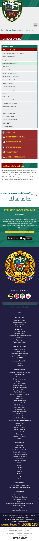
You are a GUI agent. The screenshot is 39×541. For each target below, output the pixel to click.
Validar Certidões (7, 83)
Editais (20, 363)
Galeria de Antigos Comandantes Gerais (19, 335)
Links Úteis (5, 96)
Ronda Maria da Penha (19, 452)
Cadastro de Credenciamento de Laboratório (19, 503)
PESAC (20, 438)
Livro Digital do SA (8, 116)
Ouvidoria (19, 501)
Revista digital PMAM (19, 342)
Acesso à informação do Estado (12, 90)
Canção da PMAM (19, 333)
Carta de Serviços (8, 126)
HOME (20, 312)
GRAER (19, 472)
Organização (19, 340)
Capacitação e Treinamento (20, 327)
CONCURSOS (20, 358)
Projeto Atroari (19, 425)
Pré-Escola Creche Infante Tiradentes (19, 487)
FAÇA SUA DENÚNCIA (13, 147)
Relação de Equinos (8, 110)
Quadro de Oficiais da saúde (19, 353)
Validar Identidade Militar (10, 120)
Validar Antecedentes (9, 113)
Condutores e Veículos (9, 103)
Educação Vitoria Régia (19, 436)
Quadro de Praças (19, 349)
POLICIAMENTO (19, 442)
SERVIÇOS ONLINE (8, 50)
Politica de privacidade (19, 331)
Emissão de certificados (9, 106)
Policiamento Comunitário (19, 454)
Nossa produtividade (8, 80)
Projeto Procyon (19, 423)
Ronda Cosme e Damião (19, 450)
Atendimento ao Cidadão (19, 497)
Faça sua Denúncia (19, 495)
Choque (19, 465)
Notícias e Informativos (9, 63)
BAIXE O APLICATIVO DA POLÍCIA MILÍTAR (19, 232)
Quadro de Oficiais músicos (20, 356)
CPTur (19, 478)
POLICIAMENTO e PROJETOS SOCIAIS (19, 420)
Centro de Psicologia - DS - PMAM (13, 53)
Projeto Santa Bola (19, 427)
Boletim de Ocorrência (9, 73)
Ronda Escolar (19, 447)
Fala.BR (4, 93)
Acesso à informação (8, 86)
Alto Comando (19, 325)
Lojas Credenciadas (8, 56)
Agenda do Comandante (19, 510)
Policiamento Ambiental (19, 460)
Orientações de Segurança (10, 76)
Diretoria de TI (19, 329)
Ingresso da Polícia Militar (19, 361)
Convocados (19, 365)
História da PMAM (19, 320)
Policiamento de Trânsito (19, 456)
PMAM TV (5, 66)
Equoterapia (19, 434)
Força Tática (19, 458)
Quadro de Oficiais (19, 351)
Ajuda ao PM (19, 508)
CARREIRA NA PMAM (19, 346)
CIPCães (19, 467)
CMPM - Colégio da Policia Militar (19, 485)
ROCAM (19, 463)
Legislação (19, 338)
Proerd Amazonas (19, 429)
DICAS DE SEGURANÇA (14, 142)
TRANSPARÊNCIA (12, 152)
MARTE (19, 474)
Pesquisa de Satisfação (19, 505)
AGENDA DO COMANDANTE (15, 157)
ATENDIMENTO (19, 492)
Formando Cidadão (19, 432)
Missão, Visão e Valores (19, 322)
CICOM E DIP (10, 132)
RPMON (19, 476)
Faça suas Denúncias (8, 70)
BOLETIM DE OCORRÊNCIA (15, 137)
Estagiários (5, 60)
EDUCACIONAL (19, 482)
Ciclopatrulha (19, 445)
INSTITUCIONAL (19, 317)
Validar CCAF (6, 123)
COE (19, 469)
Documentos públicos (9, 100)
